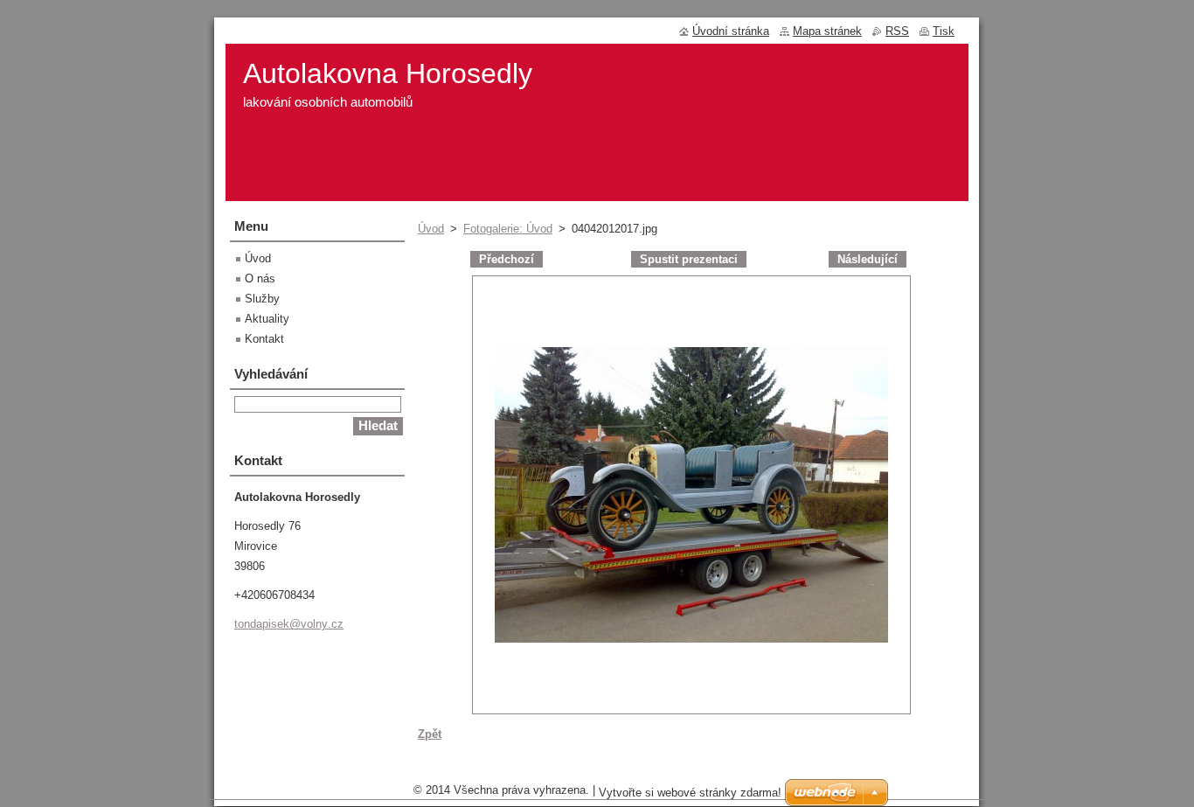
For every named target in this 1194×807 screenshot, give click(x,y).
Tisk (944, 31)
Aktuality (267, 318)
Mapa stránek (827, 31)
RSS (897, 31)
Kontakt (264, 338)
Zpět (429, 734)
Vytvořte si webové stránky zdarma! (690, 792)
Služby (262, 298)
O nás (260, 278)
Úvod (431, 228)
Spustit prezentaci (689, 259)
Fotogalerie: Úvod (507, 228)
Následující (867, 259)
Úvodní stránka (730, 31)
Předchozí (506, 259)
